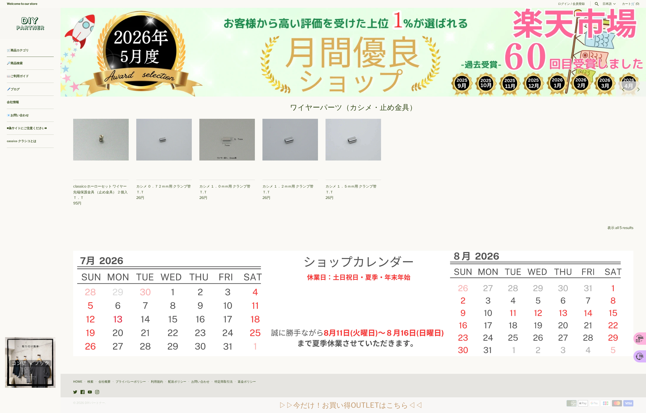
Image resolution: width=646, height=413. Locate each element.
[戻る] (623, 89)
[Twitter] (75, 392)
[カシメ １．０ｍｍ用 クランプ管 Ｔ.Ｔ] (227, 146)
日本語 (607, 4)
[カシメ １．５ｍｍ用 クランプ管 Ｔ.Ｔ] (353, 146)
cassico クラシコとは (21, 141)
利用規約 (157, 381)
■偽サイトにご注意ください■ (27, 128)
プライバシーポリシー (131, 381)
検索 (90, 381)
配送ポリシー (177, 381)
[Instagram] (97, 392)
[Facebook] (82, 392)
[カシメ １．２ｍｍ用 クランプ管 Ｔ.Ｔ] (290, 146)
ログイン (564, 4)
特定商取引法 (223, 381)
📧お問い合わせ (18, 115)
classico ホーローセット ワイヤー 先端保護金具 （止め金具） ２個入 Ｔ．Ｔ (100, 192)
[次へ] (638, 89)
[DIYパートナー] (30, 23)
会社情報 (13, 102)
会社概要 (104, 381)
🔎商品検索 (15, 63)
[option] (353, 52)
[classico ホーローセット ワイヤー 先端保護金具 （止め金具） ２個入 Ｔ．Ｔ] (101, 146)
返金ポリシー (247, 381)
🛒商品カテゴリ (18, 50)
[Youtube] (90, 392)
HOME (77, 381)
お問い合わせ (200, 381)
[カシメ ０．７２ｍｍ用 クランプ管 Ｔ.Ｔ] (164, 146)
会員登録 (579, 4)
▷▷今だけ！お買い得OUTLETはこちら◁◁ (350, 405)
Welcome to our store (22, 4)
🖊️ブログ (13, 89)
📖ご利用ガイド (18, 76)
